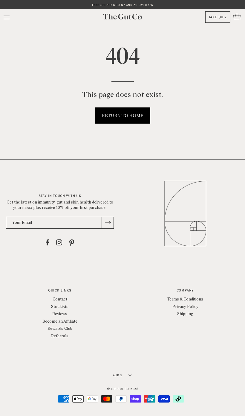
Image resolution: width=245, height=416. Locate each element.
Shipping (185, 314)
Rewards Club (60, 328)
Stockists (59, 306)
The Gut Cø (120, 389)
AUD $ (117, 375)
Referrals (59, 336)
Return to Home (122, 115)
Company (185, 290)
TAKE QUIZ (218, 17)
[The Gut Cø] (122, 16)
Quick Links (59, 290)
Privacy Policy (185, 306)
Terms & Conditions (185, 299)
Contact (60, 299)
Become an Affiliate (59, 321)
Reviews (59, 314)
